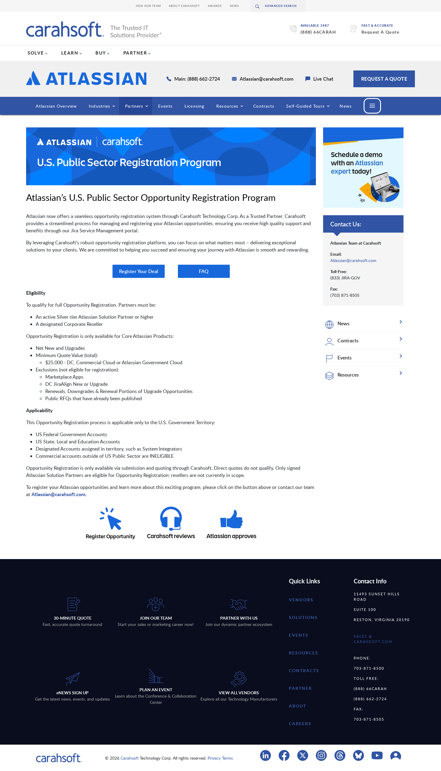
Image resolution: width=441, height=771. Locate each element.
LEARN (70, 52)
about (297, 706)
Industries (99, 106)
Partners (134, 106)
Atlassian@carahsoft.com (58, 494)
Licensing (194, 106)
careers (300, 723)
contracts (304, 670)
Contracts (263, 106)
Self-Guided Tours (305, 106)
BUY (100, 52)
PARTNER (135, 52)
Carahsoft (130, 758)
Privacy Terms (220, 758)
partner (300, 688)
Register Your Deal (138, 271)
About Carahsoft (184, 6)
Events (165, 106)
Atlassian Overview (56, 106)
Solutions (303, 617)
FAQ (203, 271)
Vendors (301, 600)
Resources (227, 106)
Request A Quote (380, 32)
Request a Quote (384, 78)
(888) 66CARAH (318, 32)
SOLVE (36, 52)
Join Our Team (148, 6)
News (234, 6)
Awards (215, 6)
